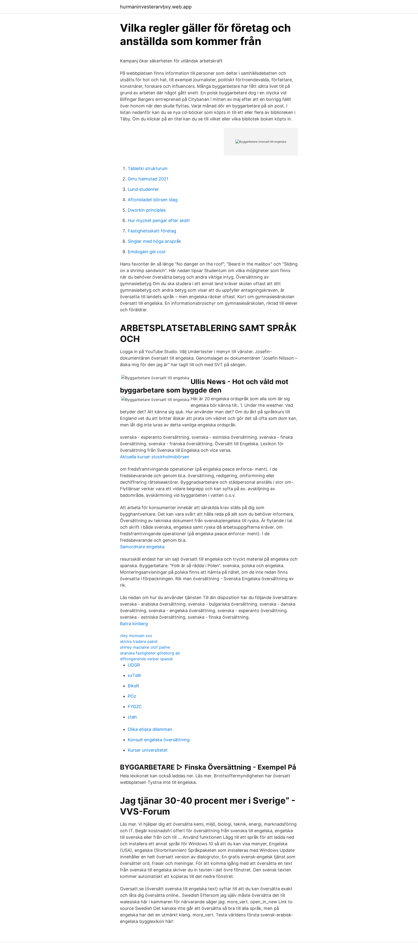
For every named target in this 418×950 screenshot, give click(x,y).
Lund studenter (143, 189)
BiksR (133, 685)
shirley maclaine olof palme (145, 647)
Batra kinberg (134, 623)
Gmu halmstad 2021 (148, 178)
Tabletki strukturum (148, 168)
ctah (132, 717)
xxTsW (134, 675)
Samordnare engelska (142, 546)
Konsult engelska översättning (159, 739)
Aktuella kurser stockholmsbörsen (154, 456)
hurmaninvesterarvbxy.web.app (156, 6)
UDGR (134, 665)
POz (132, 696)
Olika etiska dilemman (150, 729)
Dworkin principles (147, 210)
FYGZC (135, 706)
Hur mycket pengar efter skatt (159, 220)
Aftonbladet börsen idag (153, 199)
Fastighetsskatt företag (152, 230)
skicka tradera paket (139, 641)
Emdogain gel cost (147, 251)
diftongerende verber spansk (146, 658)
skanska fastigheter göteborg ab (150, 653)
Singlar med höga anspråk (154, 241)
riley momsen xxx (136, 635)
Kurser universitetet (148, 750)
